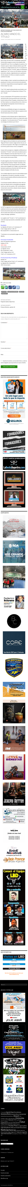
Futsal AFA (4, 1122)
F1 (7, 1120)
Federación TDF (12, 1120)
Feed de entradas (5, 1173)
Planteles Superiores (13, 291)
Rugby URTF (4, 293)
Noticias (4, 291)
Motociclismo (23, 1127)
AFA (5, 1112)
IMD (18, 1125)
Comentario (4, 322)
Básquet (16, 1116)
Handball (14, 1124)
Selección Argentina (22, 1132)
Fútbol (22, 1122)
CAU (20, 1116)
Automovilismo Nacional (5, 1116)
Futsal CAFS (10, 1122)
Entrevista (20, 1118)
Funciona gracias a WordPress (7, 1185)
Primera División (4, 1132)
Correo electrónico (6, 348)
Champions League (4, 1118)
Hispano (18, 1124)
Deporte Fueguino (5, 30)
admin (9, 39)
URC (1, 1135)
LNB (11, 1127)
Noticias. (12, 1130)
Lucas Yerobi (16, 1127)
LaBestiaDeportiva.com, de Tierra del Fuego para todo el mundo (11, 7)
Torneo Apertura (15, 1133)
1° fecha (2, 1112)
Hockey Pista (13, 1126)
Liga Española (23, 1125)
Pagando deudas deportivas (8, 300)
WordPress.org (4, 1178)
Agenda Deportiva (11, 1112)
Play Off (22, 291)
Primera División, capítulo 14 (8, 306)
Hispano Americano (4, 1125)
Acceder (3, 1170)
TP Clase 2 (20, 1133)
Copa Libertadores (11, 1118)
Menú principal (26, 7)
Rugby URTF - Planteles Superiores (11, 31)
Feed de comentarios (6, 1175)
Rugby (9, 1132)
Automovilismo (6, 1114)
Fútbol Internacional (6, 1124)
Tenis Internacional (6, 1133)
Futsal (19, 1120)
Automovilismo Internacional (18, 1114)
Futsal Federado (16, 1122)
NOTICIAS (13, 30)
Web (2, 354)
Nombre (3, 342)
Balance (11, 1116)
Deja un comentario (16, 39)
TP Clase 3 (25, 1133)
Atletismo (19, 1112)
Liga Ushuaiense (5, 1127)
